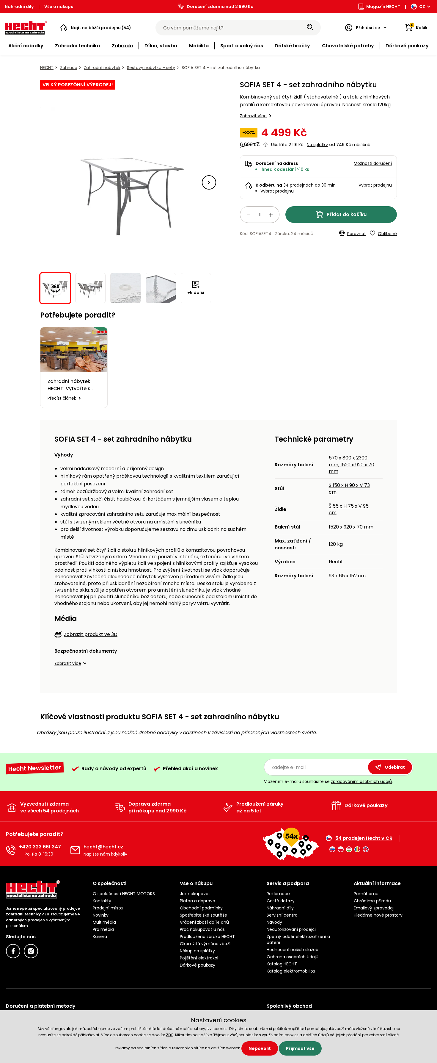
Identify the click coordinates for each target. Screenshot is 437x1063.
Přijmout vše (300, 1048)
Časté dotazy (281, 901)
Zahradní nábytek (102, 68)
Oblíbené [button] (387, 234)
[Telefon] (10, 850)
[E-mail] (75, 850)
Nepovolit (260, 1048)
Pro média (103, 929)
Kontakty (102, 901)
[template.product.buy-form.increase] (271, 215)
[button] (95, 27)
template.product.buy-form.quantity (259, 214)
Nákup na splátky (197, 951)
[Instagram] (31, 951)
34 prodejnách (298, 185)
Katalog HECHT (282, 964)
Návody (274, 922)
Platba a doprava (197, 901)
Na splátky (317, 145)
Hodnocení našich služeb (292, 950)
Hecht (47, 68)
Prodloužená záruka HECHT (207, 936)
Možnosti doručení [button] (373, 163)
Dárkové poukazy (197, 965)
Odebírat (395, 767)
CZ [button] (422, 7)
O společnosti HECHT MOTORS (124, 894)
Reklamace (278, 894)
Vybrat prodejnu (277, 191)
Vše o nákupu (58, 7)
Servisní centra (282, 915)
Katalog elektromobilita (291, 971)
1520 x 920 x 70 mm (351, 526)
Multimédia (104, 922)
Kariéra (100, 936)
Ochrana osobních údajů (292, 957)
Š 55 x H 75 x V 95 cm (349, 509)
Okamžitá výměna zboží (205, 944)
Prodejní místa (108, 908)
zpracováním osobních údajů (361, 781)
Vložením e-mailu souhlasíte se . (328, 781)
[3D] (125, 182)
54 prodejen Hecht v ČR (363, 838)
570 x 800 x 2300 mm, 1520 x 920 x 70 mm (351, 464)
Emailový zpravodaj (374, 908)
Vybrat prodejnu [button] (375, 185)
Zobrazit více (253, 116)
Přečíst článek (62, 398)
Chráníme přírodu (372, 901)
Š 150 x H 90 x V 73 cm (349, 488)
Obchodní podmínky (201, 908)
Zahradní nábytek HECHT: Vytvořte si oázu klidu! (70, 385)
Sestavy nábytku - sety (151, 68)
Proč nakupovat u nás (202, 929)
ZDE (169, 1034)
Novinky (101, 915)
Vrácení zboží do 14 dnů (204, 922)
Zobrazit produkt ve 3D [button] (90, 634)
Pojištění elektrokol (199, 958)
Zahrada (68, 68)
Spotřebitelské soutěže (203, 915)
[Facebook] (13, 951)
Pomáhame (366, 894)
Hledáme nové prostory (378, 915)
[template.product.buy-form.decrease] (248, 215)
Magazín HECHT (383, 7)
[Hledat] (310, 28)
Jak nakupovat (195, 894)
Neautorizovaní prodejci (291, 929)
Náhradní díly (19, 7)
